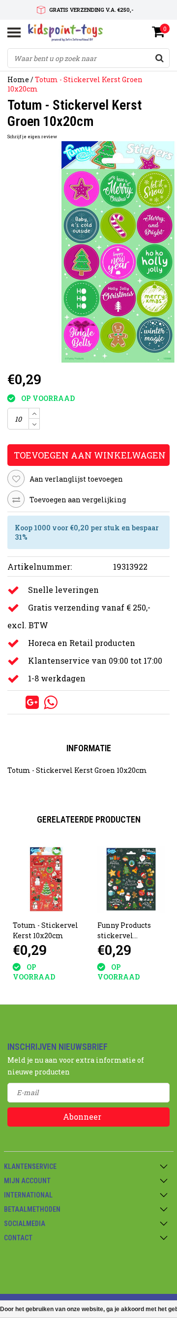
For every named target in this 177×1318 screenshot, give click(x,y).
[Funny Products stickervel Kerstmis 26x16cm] (131, 879)
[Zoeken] (159, 58)
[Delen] (16, 701)
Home (18, 79)
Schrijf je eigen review (32, 136)
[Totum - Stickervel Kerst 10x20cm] (46, 879)
